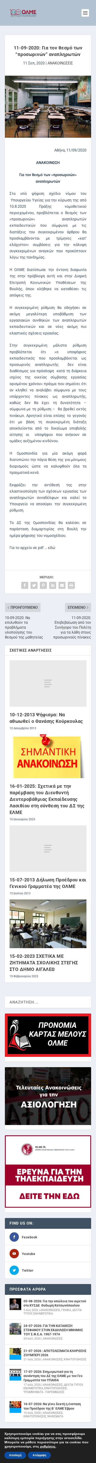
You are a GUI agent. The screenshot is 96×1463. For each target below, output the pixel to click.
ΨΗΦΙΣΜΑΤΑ (55, 1416)
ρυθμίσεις (47, 1446)
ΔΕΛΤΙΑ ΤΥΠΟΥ (73, 1384)
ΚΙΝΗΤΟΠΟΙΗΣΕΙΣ (75, 1359)
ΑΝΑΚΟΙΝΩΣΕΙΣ (60, 63)
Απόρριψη (39, 1455)
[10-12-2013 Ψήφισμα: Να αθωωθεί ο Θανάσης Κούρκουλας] (48, 683)
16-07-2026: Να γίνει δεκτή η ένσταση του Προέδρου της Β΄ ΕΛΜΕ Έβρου (52, 1406)
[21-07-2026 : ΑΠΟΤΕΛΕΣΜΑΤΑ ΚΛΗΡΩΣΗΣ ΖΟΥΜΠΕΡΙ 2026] (15, 1354)
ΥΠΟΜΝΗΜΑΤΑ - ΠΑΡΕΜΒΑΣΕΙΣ (44, 1392)
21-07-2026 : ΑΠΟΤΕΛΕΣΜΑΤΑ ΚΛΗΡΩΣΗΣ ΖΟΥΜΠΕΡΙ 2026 (55, 1353)
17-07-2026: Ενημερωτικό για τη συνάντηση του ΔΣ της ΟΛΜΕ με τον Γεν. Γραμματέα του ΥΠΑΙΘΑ (53, 1376)
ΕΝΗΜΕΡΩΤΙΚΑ (43, 1313)
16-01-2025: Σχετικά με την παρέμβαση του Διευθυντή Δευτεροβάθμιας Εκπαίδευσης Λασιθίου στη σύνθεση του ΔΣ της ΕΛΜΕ (47, 799)
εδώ (51, 548)
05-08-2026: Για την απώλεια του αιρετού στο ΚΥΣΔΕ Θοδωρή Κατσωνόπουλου (55, 1303)
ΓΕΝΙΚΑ (66, 1310)
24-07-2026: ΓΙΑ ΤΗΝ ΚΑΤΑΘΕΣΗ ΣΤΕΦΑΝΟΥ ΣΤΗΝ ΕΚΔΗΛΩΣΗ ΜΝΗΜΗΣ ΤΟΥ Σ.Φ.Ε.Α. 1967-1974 (53, 1330)
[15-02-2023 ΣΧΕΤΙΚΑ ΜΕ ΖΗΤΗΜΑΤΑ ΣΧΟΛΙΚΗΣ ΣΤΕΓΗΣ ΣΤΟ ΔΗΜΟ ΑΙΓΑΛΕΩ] (48, 923)
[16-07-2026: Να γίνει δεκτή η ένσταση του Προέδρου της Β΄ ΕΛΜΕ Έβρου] (15, 1407)
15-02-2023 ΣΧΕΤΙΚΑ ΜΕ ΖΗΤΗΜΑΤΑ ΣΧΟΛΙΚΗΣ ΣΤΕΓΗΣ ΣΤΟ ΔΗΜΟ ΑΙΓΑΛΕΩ (44, 962)
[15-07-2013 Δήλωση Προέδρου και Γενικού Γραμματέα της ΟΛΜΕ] (48, 848)
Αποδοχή (15, 1455)
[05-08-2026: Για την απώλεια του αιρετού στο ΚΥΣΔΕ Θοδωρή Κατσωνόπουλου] (15, 1304)
